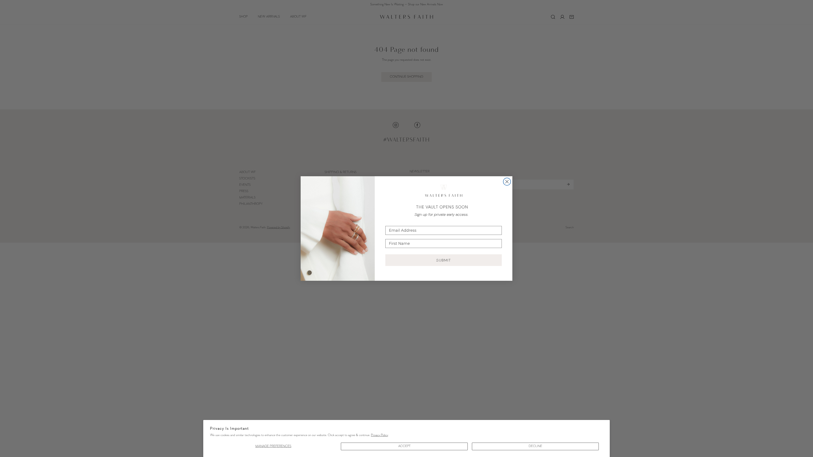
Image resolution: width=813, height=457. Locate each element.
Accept (404, 446)
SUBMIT (443, 260)
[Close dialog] (507, 181)
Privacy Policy (379, 435)
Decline (535, 446)
